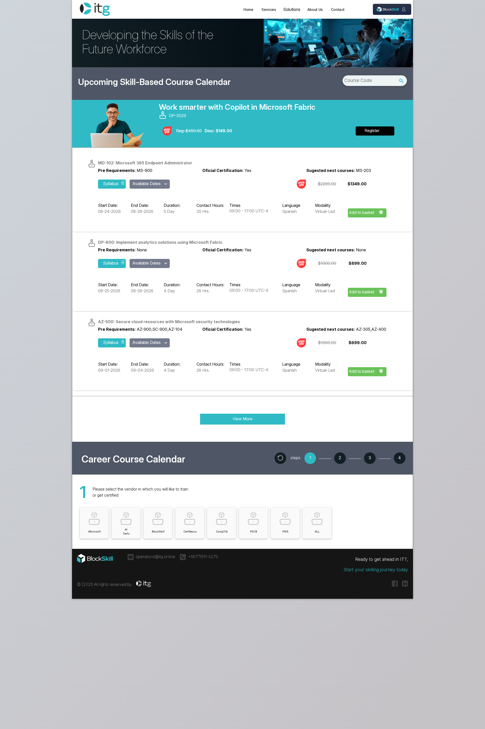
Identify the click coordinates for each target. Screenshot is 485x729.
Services (268, 9)
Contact (337, 9)
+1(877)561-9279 (203, 556)
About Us (315, 9)
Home (248, 9)
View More (242, 418)
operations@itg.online (155, 556)
